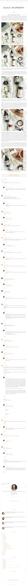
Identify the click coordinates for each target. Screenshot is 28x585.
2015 (3, 553)
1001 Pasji (4, 564)
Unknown (5, 420)
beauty (8, 175)
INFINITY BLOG (5, 251)
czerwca (4, 541)
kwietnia (4, 549)
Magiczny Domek (4, 562)
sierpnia (4, 539)
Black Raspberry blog (12, 175)
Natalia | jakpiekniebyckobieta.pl (7, 278)
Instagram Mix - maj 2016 (6, 543)
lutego (4, 551)
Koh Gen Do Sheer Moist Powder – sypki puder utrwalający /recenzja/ (13, 565)
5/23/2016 (7, 181)
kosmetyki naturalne (21, 175)
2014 (3, 554)
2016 (3, 534)
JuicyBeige (5, 434)
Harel (3, 558)
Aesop (4, 175)
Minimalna (5, 447)
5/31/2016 (11, 453)
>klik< (19, 132)
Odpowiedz (5, 183)
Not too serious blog (6, 339)
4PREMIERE (4, 560)
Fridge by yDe (17, 175)
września (4, 538)
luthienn (4, 304)
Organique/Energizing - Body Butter (10, 511)
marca (4, 550)
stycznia (4, 552)
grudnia (4, 535)
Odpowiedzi (5, 185)
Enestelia (5, 352)
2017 (3, 533)
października (4, 537)
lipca (3, 540)
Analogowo (4, 563)
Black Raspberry (7, 187)
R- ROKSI (5, 181)
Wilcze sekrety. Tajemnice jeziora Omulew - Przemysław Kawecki (12, 567)
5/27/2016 (11, 427)
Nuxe (25, 175)
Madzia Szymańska (6, 224)
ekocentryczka (5, 211)
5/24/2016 (7, 420)
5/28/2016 (9, 409)
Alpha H (6, 175)
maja (3, 542)
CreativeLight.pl (16, 584)
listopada (4, 536)
